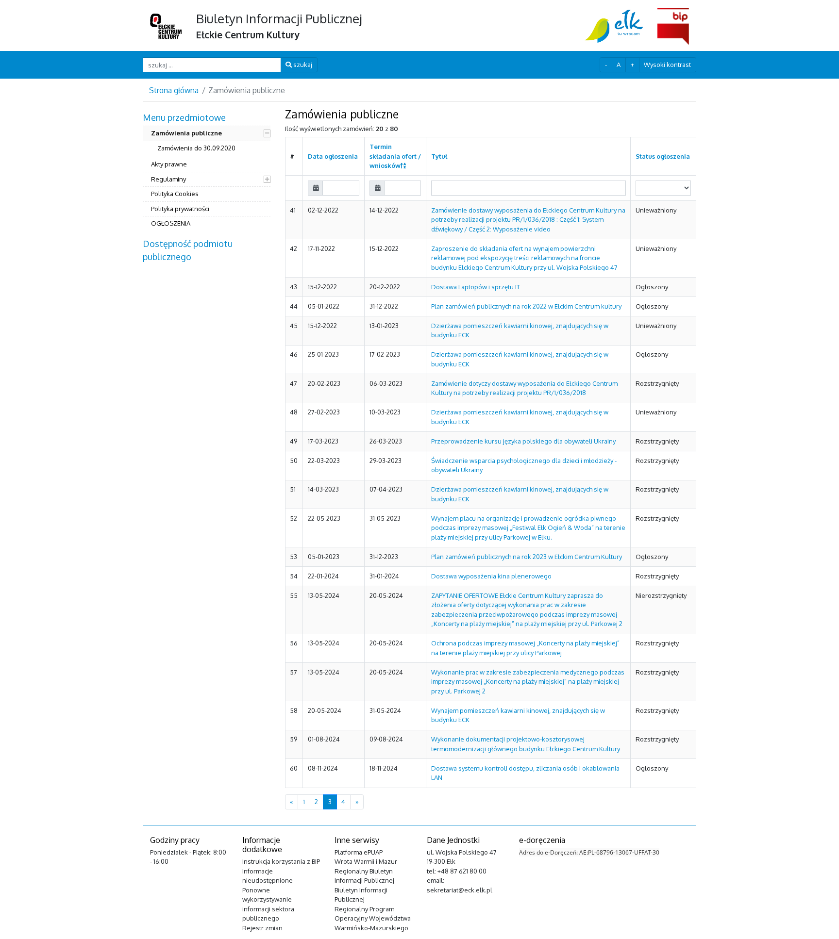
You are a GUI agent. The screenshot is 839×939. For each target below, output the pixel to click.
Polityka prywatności (180, 209)
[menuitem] (206, 171)
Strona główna (174, 90)
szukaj (302, 64)
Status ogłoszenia (663, 156)
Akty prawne (169, 164)
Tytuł (439, 156)
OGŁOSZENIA (170, 223)
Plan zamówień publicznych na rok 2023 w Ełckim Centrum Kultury (526, 556)
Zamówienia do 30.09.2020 (196, 148)
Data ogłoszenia (333, 156)
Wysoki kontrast (667, 64)
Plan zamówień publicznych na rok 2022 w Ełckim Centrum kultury (526, 306)
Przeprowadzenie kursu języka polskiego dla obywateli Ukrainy (523, 441)
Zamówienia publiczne (186, 133)
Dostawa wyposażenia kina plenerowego (491, 576)
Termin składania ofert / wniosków (395, 156)
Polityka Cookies (175, 194)
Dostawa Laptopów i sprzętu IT (475, 287)
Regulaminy (168, 179)
